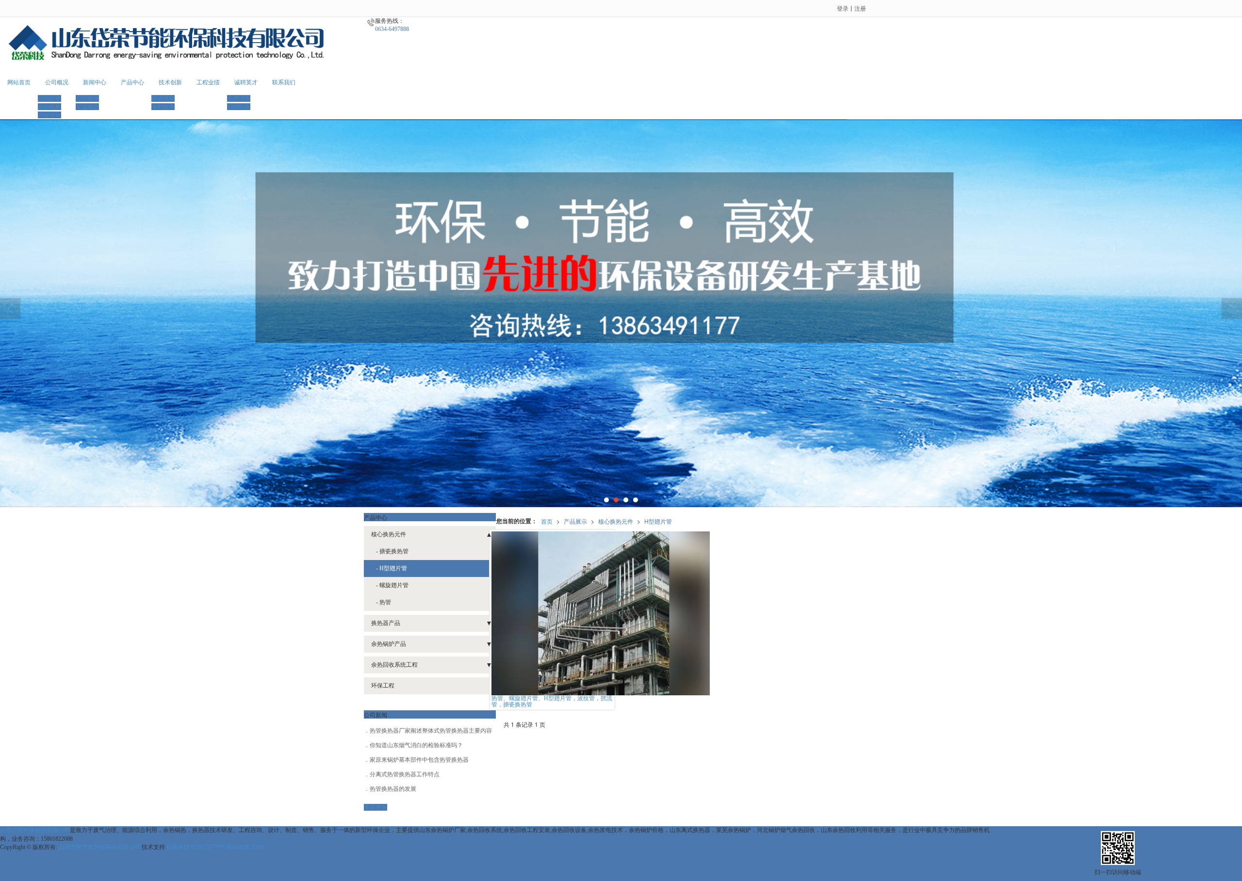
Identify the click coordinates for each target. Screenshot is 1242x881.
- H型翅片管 (391, 568)
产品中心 (132, 82)
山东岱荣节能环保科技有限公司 (99, 847)
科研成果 (163, 98)
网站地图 (238, 847)
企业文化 (49, 115)
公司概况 (56, 82)
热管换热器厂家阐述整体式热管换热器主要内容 (431, 730)
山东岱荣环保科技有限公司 (35, 830)
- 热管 (383, 602)
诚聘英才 (246, 82)
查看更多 (375, 807)
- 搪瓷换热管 (392, 551)
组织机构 (49, 106)
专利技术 (163, 106)
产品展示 (575, 521)
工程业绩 (208, 82)
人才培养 (238, 98)
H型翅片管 (658, 521)
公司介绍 (49, 98)
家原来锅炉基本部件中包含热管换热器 (419, 759)
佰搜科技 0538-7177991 (195, 847)
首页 (547, 521)
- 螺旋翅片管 (392, 585)
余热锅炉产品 (388, 644)
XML (257, 847)
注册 (860, 8)
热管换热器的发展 (393, 788)
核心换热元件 (615, 521)
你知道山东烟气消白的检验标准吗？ (416, 745)
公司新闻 (87, 98)
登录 (843, 8)
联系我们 (283, 82)
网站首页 (19, 82)
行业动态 (87, 106)
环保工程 (382, 685)
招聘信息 (238, 106)
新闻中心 (94, 82)
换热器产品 (385, 623)
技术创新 (170, 82)
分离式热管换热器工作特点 (405, 774)
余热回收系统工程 (394, 664)
